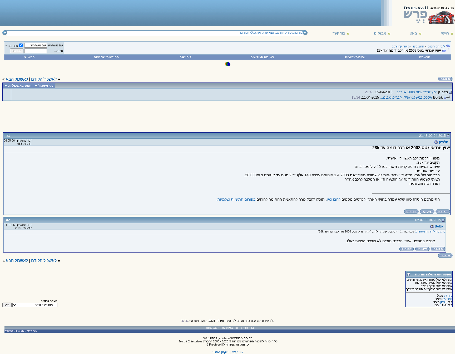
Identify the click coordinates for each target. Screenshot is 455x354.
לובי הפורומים (436, 46)
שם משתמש (55, 45)
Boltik (438, 226)
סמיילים (447, 298)
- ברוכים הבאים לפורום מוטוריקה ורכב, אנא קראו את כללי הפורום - (283, 33)
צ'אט (413, 33)
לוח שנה (185, 57)
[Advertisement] (98, 13)
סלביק (443, 142)
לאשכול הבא (17, 79)
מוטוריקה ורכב (401, 46)
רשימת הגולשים (262, 57)
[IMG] (443, 302)
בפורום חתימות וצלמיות (236, 199)
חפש (31, 57)
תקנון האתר (220, 352)
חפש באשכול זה (19, 86)
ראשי (445, 33)
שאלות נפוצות (355, 57)
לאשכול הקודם (44, 79)
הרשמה (424, 57)
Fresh (20, 331)
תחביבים (418, 46)
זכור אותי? (11, 45)
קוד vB (448, 295)
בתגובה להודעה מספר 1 (430, 231)
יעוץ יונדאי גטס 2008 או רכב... (415, 92)
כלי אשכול (45, 86)
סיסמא (59, 50)
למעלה (8, 331)
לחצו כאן (333, 199)
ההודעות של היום (106, 57)
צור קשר (339, 33)
